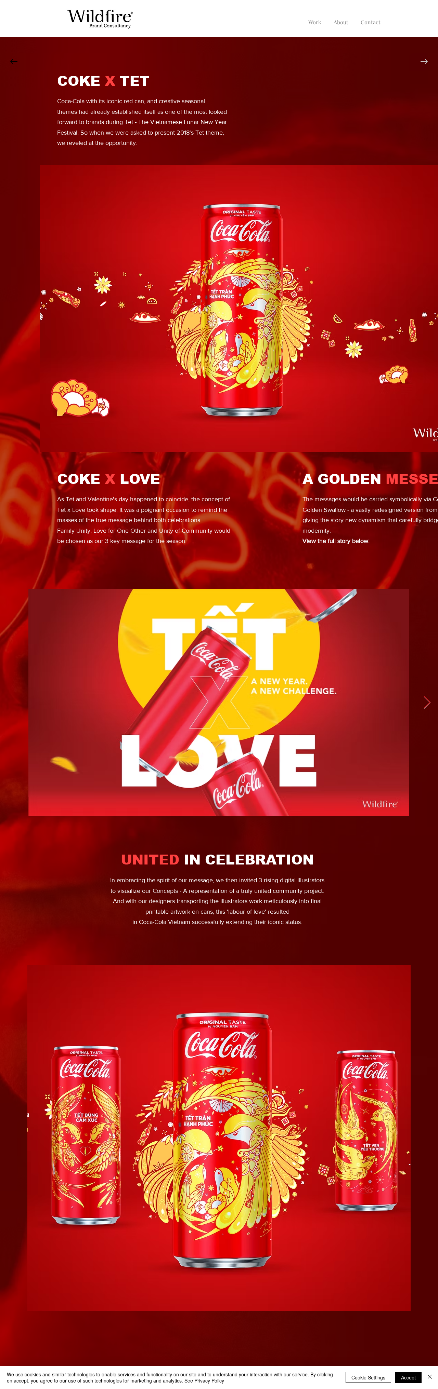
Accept (408, 1377)
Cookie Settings (368, 1377)
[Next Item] (427, 702)
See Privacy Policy (204, 1380)
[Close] (430, 1377)
